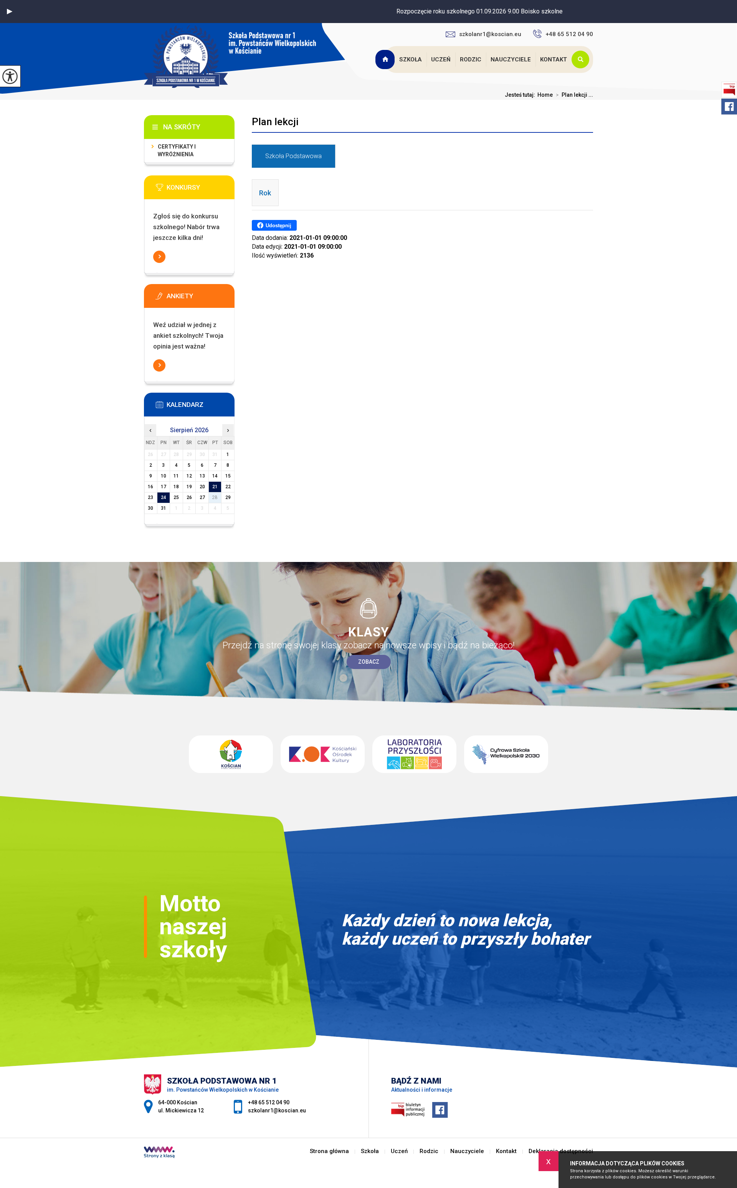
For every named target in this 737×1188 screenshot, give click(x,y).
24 (163, 497)
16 (150, 486)
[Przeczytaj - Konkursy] (200, 189)
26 (189, 497)
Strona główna (386, 59)
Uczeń (441, 59)
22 (228, 486)
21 (215, 486)
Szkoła (410, 59)
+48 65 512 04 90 (569, 34)
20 (202, 486)
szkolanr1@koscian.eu (490, 34)
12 (189, 476)
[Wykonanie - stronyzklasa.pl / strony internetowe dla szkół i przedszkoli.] (159, 1153)
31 (163, 508)
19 (189, 486)
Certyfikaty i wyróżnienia (177, 150)
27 (202, 497)
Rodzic (470, 59)
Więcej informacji (159, 257)
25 (176, 497)
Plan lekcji (275, 121)
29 (228, 497)
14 (215, 476)
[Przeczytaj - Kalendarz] (200, 407)
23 (150, 497)
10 (163, 476)
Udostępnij (278, 225)
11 (176, 476)
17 (163, 486)
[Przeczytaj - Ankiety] (200, 298)
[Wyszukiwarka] (582, 59)
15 (228, 476)
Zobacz (368, 662)
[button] (9, 11)
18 (176, 486)
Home (545, 94)
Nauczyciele (511, 59)
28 (215, 497)
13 (202, 476)
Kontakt (553, 59)
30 (150, 508)
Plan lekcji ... (574, 94)
